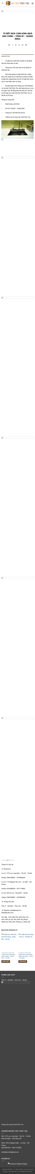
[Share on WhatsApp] (9, 45)
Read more (6, 961)
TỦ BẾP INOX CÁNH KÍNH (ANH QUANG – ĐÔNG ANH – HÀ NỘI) (8, 956)
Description (5, 56)
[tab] (17, 56)
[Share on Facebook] (12, 45)
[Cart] (32, 3)
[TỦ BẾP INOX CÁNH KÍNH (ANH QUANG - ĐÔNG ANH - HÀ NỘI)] (9, 942)
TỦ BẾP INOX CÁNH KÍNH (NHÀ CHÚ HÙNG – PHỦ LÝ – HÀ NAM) (25, 956)
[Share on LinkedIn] (25, 45)
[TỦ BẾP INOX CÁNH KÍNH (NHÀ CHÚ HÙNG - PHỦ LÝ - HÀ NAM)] (26, 942)
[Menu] (2, 3)
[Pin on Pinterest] (22, 45)
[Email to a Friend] (19, 45)
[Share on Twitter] (15, 45)
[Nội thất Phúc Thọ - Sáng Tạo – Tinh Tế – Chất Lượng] (17, 3)
